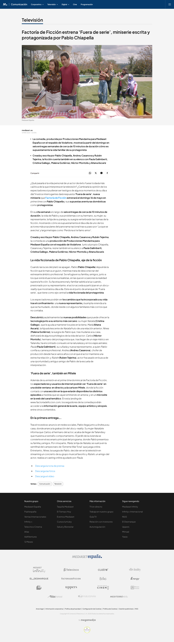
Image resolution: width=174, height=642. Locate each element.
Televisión (32, 20)
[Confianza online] (87, 632)
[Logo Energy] (135, 578)
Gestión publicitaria (126, 609)
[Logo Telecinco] (71, 570)
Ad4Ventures (30, 536)
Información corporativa (54, 609)
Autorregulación (97, 526)
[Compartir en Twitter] (95, 173)
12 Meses (28, 541)
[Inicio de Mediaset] (5, 4)
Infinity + (28, 521)
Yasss (125, 536)
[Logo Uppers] (71, 587)
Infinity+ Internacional (132, 511)
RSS (136, 609)
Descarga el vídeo (44, 476)
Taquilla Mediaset (65, 506)
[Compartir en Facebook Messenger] (101, 173)
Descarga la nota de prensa (49, 465)
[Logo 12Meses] (135, 587)
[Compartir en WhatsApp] (90, 173)
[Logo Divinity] (135, 570)
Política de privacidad (73, 609)
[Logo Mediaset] (87, 558)
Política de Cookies (110, 609)
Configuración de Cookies (91, 609)
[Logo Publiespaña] (87, 596)
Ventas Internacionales (35, 516)
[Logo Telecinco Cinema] (103, 587)
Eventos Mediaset (65, 516)
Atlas (26, 531)
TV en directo (96, 506)
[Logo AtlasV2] (55, 596)
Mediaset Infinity (130, 506)
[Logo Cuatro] (103, 570)
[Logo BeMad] (39, 587)
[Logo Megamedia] (88, 620)
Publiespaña (30, 511)
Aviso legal (40, 609)
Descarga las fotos (45, 471)
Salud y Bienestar (65, 526)
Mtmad (125, 531)
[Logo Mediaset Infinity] (39, 570)
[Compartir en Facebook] (107, 173)
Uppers (125, 526)
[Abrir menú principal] (169, 4)
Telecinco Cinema (33, 526)
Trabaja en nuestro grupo (101, 511)
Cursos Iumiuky (64, 521)
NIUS (124, 516)
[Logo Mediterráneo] (119, 596)
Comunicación (19, 4)
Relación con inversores (101, 521)
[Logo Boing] (103, 578)
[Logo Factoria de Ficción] (71, 578)
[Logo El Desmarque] (39, 579)
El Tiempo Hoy (64, 511)
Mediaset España (32, 506)
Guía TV (93, 516)
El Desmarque (129, 521)
